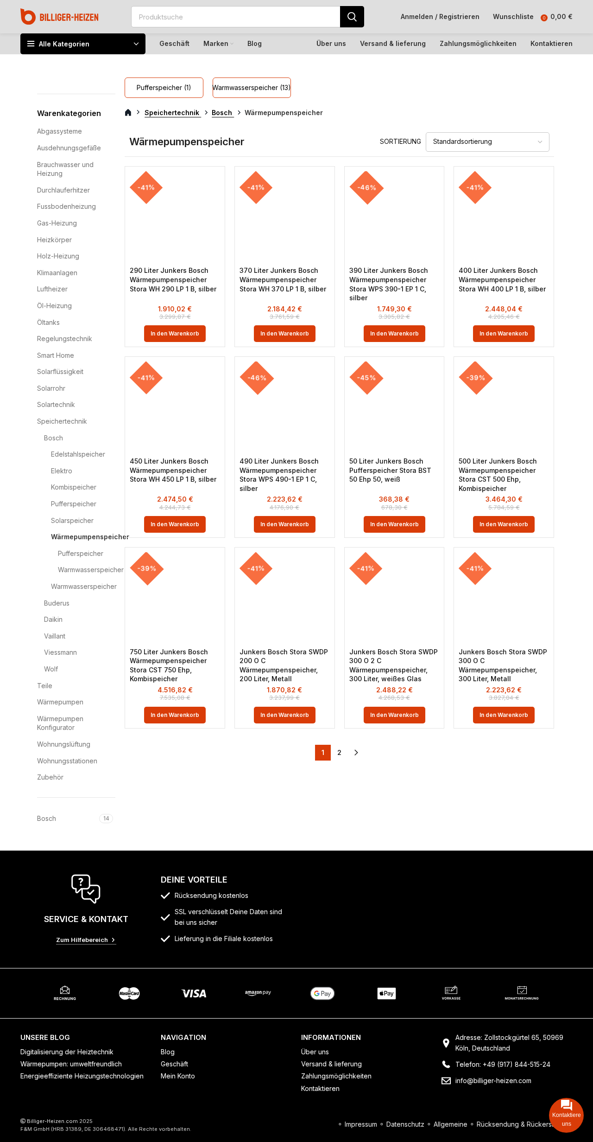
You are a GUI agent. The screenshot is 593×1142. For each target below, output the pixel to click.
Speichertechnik (62, 421)
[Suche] (352, 16)
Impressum (361, 1124)
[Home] (59, 16)
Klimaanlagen (57, 273)
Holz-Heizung (58, 256)
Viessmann (60, 652)
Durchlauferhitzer (63, 190)
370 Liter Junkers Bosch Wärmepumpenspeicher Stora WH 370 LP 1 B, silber (283, 279)
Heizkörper (54, 240)
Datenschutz (405, 1124)
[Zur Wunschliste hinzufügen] (213, 186)
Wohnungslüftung (63, 744)
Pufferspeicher (73, 504)
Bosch (53, 438)
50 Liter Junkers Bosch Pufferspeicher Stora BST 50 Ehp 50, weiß (390, 470)
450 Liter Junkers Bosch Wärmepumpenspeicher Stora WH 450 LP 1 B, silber (173, 470)
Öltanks (48, 322)
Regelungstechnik (64, 338)
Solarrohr (51, 388)
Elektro (61, 471)
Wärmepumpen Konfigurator (60, 723)
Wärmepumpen (60, 702)
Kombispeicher (73, 487)
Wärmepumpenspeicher (77, 537)
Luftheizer (52, 289)
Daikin (53, 619)
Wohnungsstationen (67, 761)
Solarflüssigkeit (60, 371)
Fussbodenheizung (66, 206)
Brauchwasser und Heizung (65, 169)
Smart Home (55, 355)
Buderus (56, 603)
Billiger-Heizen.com (52, 1121)
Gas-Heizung (57, 223)
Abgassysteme (59, 131)
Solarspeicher (72, 520)
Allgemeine (450, 1124)
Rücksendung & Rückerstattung (525, 1124)
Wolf (51, 669)
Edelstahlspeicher (77, 454)
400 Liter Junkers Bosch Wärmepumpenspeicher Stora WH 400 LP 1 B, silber (502, 279)
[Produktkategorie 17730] (252, 87)
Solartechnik (56, 404)
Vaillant (54, 636)
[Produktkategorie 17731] (164, 87)
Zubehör (50, 777)
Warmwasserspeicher (81, 570)
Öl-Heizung (54, 306)
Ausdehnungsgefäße (69, 148)
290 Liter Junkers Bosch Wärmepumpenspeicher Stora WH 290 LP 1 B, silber (173, 279)
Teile (44, 686)
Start (133, 112)
